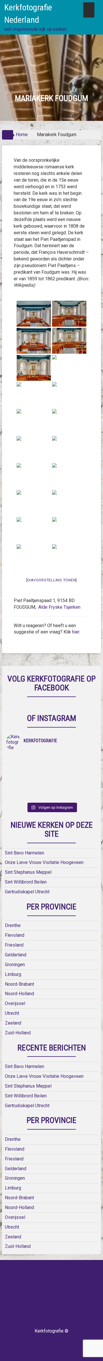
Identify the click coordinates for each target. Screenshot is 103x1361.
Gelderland (15, 955)
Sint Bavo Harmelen (24, 853)
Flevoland (14, 935)
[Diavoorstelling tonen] (51, 580)
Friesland (14, 945)
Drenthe (13, 925)
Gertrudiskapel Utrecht (27, 891)
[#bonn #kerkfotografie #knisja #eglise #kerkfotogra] (74, 773)
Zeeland (13, 1023)
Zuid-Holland (18, 1032)
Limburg (13, 974)
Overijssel (15, 1003)
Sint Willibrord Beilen (26, 882)
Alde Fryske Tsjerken (58, 607)
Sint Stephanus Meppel (28, 872)
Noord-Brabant (19, 984)
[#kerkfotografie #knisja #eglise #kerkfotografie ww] (74, 788)
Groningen (15, 964)
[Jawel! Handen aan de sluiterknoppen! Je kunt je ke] (29, 773)
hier (75, 632)
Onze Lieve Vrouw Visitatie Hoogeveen (44, 862)
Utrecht (12, 1013)
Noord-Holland (19, 993)
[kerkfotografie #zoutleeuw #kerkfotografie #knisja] (29, 758)
